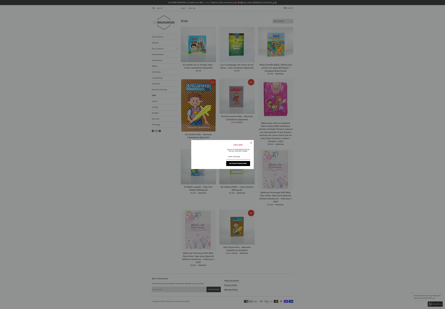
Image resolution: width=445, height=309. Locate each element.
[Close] (251, 143)
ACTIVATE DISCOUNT (238, 163)
